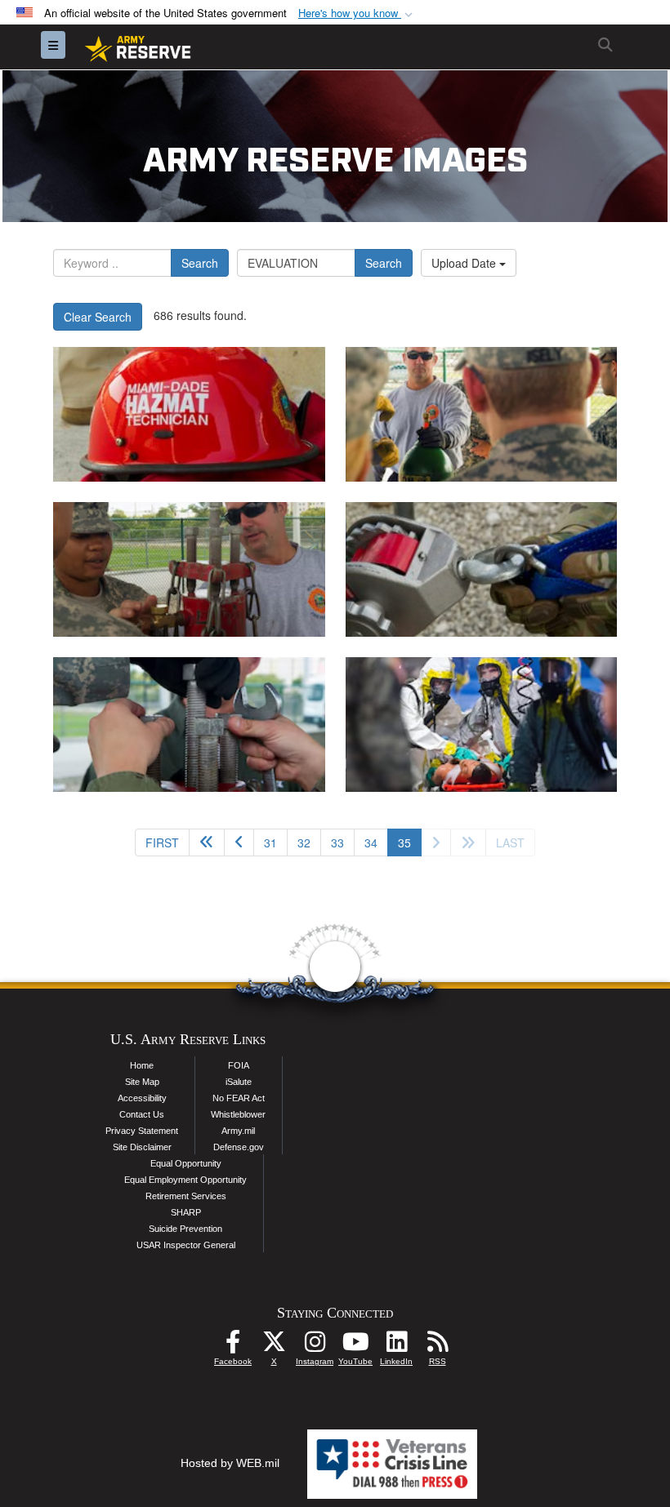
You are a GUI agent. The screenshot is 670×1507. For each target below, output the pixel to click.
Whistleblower (238, 1114)
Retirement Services (185, 1196)
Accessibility (142, 1098)
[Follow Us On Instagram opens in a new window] (314, 1346)
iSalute (239, 1082)
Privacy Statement (141, 1131)
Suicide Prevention (185, 1229)
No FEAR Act (238, 1098)
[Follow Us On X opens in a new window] (273, 1346)
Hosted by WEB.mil (230, 1462)
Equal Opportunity (185, 1163)
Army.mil (238, 1131)
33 (337, 842)
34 (370, 842)
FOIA (238, 1065)
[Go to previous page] (239, 842)
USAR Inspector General (185, 1245)
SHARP (186, 1212)
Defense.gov (238, 1147)
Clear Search (98, 317)
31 (270, 842)
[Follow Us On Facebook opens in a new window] (232, 1346)
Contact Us (141, 1114)
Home (142, 1065)
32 (303, 842)
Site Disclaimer (142, 1147)
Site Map (142, 1082)
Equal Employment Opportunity (185, 1180)
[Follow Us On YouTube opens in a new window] (355, 1346)
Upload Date (465, 263)
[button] (357, 13)
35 (410, 842)
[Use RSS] (437, 1346)
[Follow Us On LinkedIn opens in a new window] (396, 1346)
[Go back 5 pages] (207, 842)
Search (199, 263)
